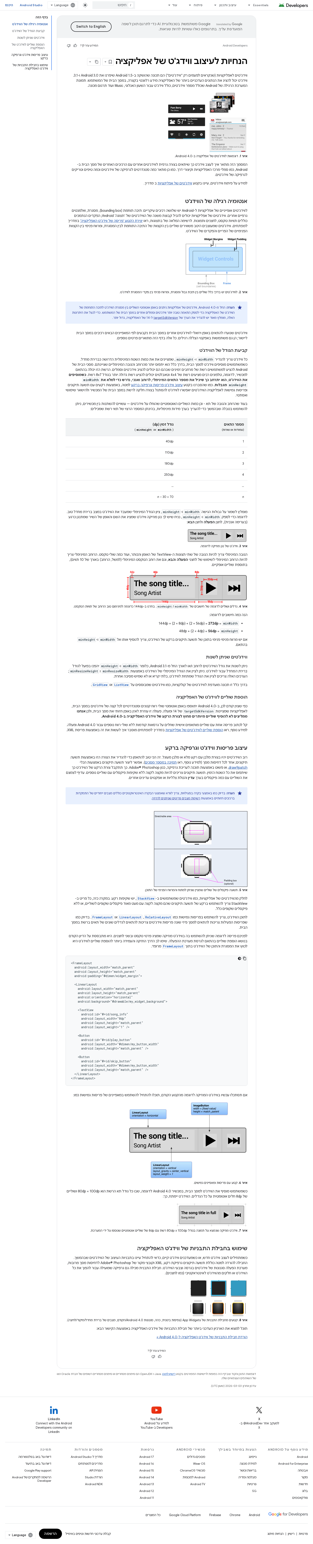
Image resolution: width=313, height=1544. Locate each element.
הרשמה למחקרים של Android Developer (31, 1479)
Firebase (215, 1515)
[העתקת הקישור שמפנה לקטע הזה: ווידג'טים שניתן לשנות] (201, 657)
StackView (146, 898)
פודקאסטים (300, 1498)
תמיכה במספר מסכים (161, 762)
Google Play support (37, 1470)
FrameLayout (102, 917)
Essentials (261, 5)
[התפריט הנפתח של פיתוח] (188, 5)
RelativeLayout (158, 917)
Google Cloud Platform (185, 1515)
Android (302, 1457)
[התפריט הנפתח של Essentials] (247, 5)
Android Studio (31, 5)
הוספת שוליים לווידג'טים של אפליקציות (194, 730)
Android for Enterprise (293, 1464)
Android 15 (146, 1470)
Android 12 (146, 1491)
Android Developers (235, 45)
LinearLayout (130, 917)
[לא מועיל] (69, 45)
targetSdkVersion (166, 318)
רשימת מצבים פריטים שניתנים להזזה (176, 798)
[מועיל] (75, 45)
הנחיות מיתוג (275, 1533)
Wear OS (199, 1464)
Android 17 (146, 1457)
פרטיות (252, 1484)
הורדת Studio (94, 1477)
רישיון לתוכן (168, 1374)
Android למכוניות (194, 1477)
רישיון (291, 1533)
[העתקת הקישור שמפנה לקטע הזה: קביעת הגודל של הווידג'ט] (195, 350)
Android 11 (147, 1498)
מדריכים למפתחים (90, 1464)
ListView (121, 685)
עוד (174, 5)
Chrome (235, 1515)
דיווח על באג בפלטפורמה (35, 1457)
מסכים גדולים (196, 1457)
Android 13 (146, 1484)
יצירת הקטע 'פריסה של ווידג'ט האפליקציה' (111, 221)
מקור (304, 1477)
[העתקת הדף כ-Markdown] (97, 61)
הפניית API (96, 1470)
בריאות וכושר (248, 1470)
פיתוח (198, 5)
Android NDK (94, 1484)
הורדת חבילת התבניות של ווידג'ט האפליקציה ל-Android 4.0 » (201, 1337)
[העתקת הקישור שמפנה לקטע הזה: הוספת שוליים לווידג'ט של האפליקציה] (172, 697)
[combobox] (113, 5)
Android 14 (146, 1477)
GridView (100, 685)
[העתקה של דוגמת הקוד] (244, 958)
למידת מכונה (248, 1464)
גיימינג (253, 1457)
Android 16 (146, 1464)
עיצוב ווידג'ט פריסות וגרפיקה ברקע (157, 385)
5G (254, 1491)
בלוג (305, 1491)
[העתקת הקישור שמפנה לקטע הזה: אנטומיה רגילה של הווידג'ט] (181, 201)
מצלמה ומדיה (247, 1477)
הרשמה (50, 1534)
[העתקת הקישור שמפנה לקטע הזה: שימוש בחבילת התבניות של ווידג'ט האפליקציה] (133, 1248)
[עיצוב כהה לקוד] (239, 958)
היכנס (9, 5)
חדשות (303, 1484)
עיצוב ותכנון (228, 5)
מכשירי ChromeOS (192, 1470)
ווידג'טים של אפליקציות (175, 183)
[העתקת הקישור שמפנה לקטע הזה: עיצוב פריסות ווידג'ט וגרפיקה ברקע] (161, 748)
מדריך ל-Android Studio (87, 1457)
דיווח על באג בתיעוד (38, 1464)
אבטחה (303, 1470)
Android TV (197, 1484)
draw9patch (238, 767)
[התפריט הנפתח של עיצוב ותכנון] (213, 5)
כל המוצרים (153, 1515)
